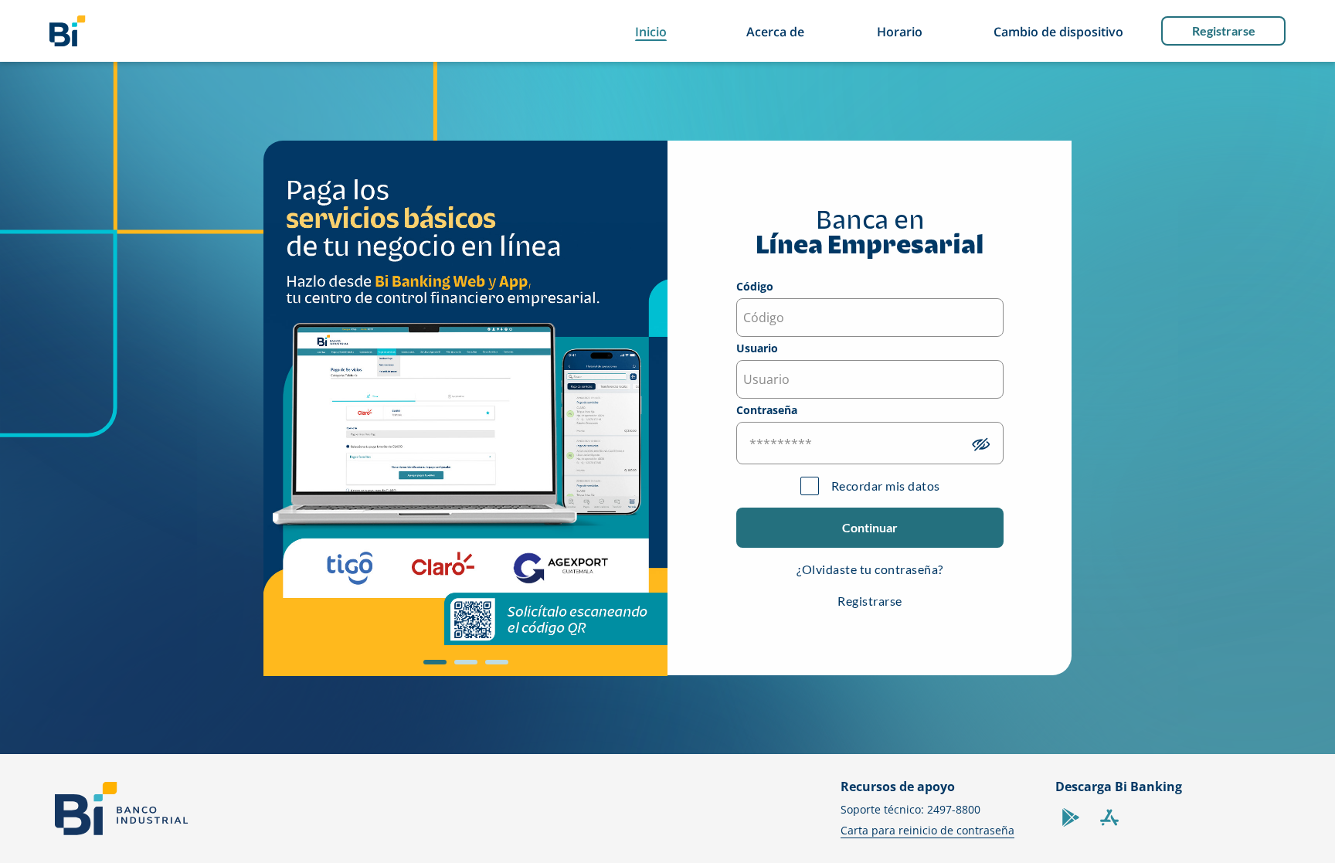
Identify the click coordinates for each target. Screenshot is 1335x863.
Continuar (870, 527)
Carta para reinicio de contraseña (927, 830)
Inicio (651, 31)
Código (754, 287)
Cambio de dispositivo (1058, 31)
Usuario (757, 349)
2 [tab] (462, 667)
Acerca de (775, 31)
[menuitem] (67, 30)
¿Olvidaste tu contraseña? (870, 569)
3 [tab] (493, 667)
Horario (899, 31)
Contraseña (766, 411)
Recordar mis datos (885, 486)
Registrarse (1223, 30)
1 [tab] (431, 667)
